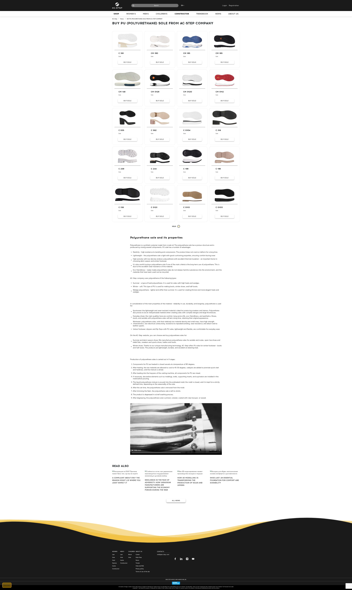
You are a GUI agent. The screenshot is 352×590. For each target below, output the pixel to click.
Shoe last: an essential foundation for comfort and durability (224, 480)
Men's (122, 551)
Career (138, 554)
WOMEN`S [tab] (131, 14)
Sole (113, 557)
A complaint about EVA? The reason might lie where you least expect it (126, 480)
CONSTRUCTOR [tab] (182, 14)
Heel (113, 560)
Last (113, 554)
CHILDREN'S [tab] (161, 14)
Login (224, 5)
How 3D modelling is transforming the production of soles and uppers (189, 481)
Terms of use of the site (143, 571)
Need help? (6, 585)
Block (130, 554)
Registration (234, 5)
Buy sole (127, 62)
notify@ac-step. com (163, 554)
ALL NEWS (176, 500)
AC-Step (114, 19)
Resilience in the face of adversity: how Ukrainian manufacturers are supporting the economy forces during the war (158, 485)
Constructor (115, 569)
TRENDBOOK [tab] (202, 14)
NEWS (218, 14)
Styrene (114, 563)
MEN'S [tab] (146, 14)
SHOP (116, 14)
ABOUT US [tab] (233, 14)
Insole (114, 566)
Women (114, 551)
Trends (138, 563)
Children (131, 551)
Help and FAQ (140, 566)
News (122, 19)
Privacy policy (140, 569)
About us (139, 551)
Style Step (139, 557)
